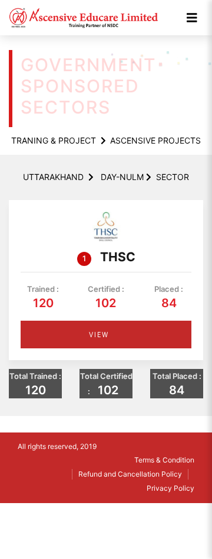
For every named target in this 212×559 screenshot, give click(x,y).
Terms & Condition (164, 459)
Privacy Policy (170, 488)
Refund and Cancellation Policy (130, 474)
